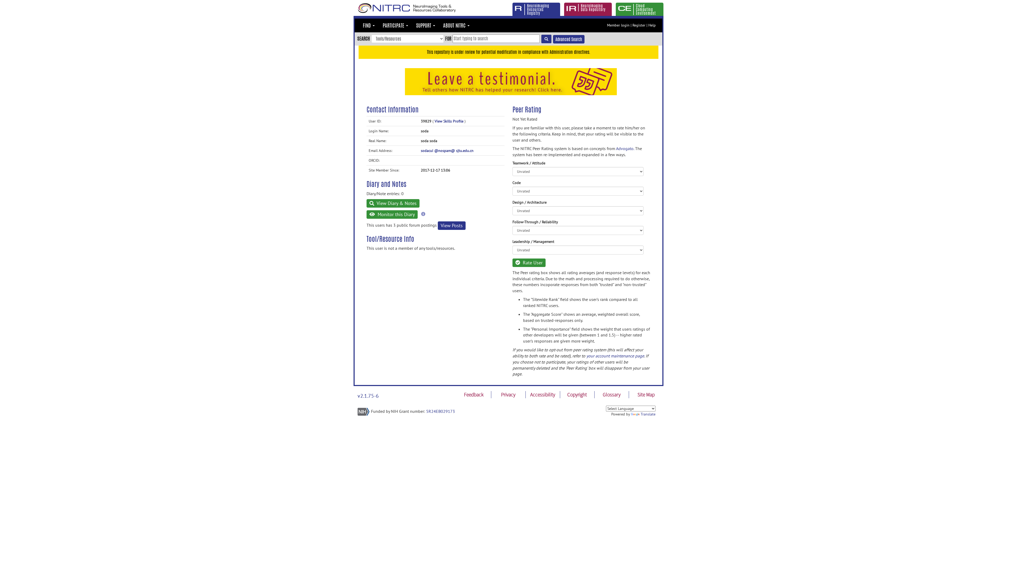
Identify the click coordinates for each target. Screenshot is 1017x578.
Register (638, 25)
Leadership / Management (533, 241)
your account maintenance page (615, 355)
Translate (648, 414)
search (363, 38)
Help (652, 25)
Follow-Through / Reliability (535, 222)
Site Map (646, 394)
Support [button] (424, 25)
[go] (546, 38)
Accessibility (542, 394)
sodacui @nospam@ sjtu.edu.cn (447, 150)
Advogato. (625, 148)
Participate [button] (394, 25)
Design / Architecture (529, 202)
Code (516, 182)
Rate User (532, 263)
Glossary (612, 394)
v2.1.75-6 (368, 395)
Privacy (508, 394)
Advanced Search (568, 39)
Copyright (577, 394)
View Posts (452, 225)
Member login (618, 25)
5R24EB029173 (440, 411)
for (448, 38)
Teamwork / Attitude (528, 163)
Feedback (474, 394)
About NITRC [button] (455, 25)
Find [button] (367, 25)
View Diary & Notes (396, 203)
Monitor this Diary (395, 214)
